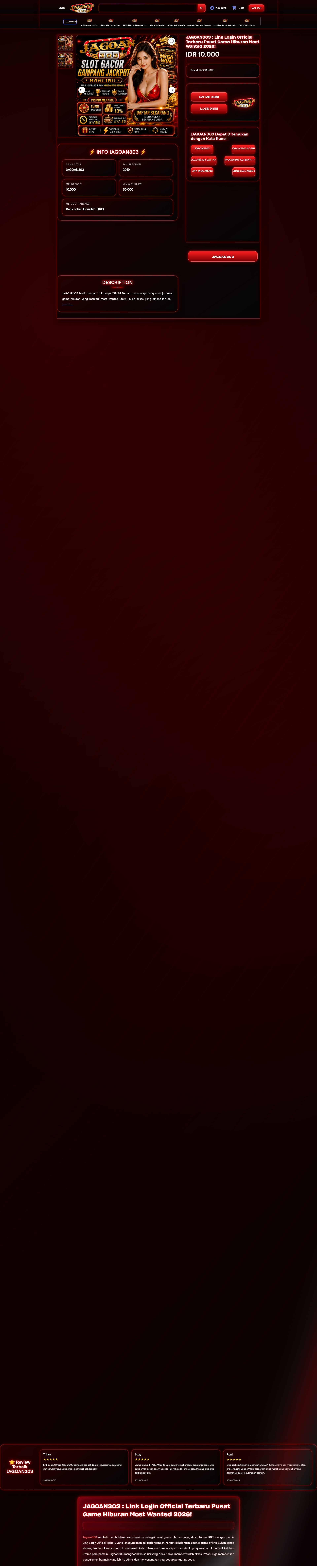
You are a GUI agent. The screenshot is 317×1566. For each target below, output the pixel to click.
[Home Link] (82, 8)
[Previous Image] (82, 90)
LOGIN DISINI (209, 108)
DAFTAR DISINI (209, 97)
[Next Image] (172, 90)
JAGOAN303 (223, 257)
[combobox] (148, 8)
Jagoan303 (90, 1537)
